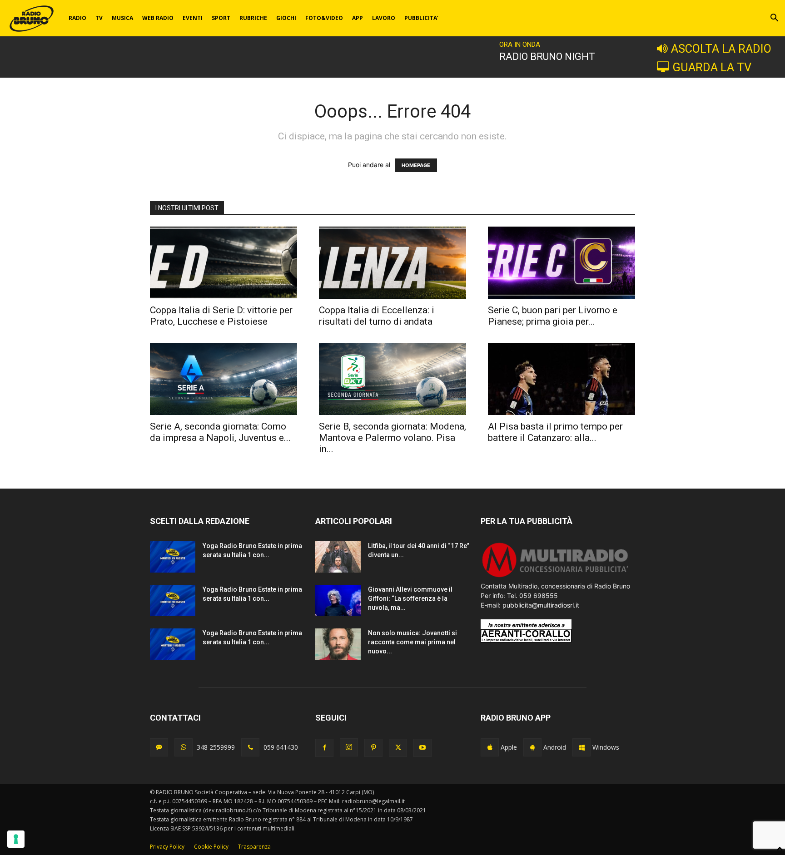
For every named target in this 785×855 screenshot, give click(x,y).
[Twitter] (398, 748)
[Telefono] (250, 747)
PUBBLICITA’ (421, 18)
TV (99, 18)
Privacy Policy (167, 846)
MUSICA (122, 18)
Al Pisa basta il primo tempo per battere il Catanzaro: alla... (555, 432)
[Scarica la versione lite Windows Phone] (581, 747)
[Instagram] (349, 747)
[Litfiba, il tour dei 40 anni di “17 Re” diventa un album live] (338, 557)
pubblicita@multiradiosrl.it (540, 605)
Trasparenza (254, 846)
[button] (774, 19)
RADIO (77, 18)
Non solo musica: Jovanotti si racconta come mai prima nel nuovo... (412, 642)
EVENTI (193, 18)
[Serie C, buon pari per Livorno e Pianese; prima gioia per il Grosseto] (561, 263)
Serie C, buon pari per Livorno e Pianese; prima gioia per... (552, 316)
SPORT (221, 18)
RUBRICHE (253, 18)
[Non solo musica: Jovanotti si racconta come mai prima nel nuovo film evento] (338, 644)
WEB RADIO (158, 18)
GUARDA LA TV (711, 67)
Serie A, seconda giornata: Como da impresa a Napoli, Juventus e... (220, 432)
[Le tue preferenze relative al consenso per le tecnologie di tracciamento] (16, 839)
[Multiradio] (556, 576)
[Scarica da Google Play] (532, 747)
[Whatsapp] (183, 747)
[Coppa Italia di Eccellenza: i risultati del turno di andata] (392, 263)
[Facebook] (324, 748)
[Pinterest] (373, 748)
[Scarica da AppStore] (490, 747)
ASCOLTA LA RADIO (721, 48)
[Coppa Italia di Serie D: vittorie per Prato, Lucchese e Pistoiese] (223, 263)
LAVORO (383, 18)
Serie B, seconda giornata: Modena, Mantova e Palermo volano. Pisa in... (392, 438)
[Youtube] (422, 748)
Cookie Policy (211, 846)
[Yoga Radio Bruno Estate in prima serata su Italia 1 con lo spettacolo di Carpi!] (172, 557)
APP (357, 18)
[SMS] (159, 747)
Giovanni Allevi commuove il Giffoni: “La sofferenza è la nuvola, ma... (410, 598)
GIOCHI (286, 18)
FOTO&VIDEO (324, 18)
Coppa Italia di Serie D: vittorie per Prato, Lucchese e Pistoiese (221, 316)
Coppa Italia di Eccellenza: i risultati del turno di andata (376, 316)
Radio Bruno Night (547, 56)
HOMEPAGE (416, 165)
